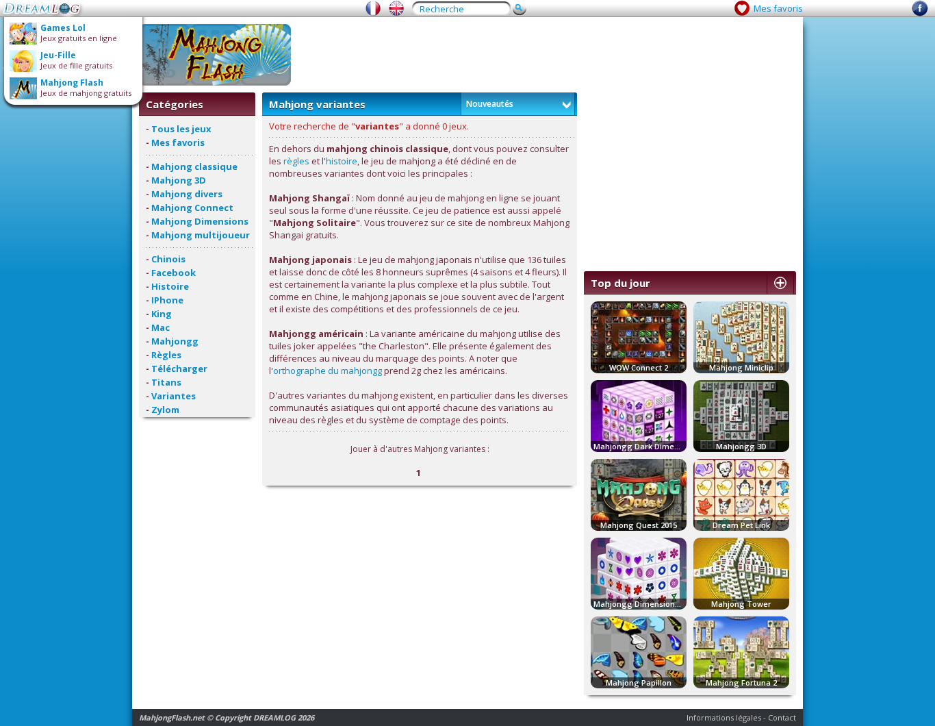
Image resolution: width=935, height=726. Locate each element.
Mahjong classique (194, 166)
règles (296, 161)
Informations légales (724, 717)
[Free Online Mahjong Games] (396, 8)
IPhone (167, 300)
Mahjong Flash (71, 82)
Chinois (168, 259)
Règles (166, 355)
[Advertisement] (547, 55)
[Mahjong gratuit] (373, 8)
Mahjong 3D (178, 180)
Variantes (173, 396)
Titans (166, 382)
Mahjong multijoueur (200, 235)
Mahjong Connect (192, 207)
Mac (160, 327)
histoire (341, 161)
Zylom (165, 409)
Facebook (173, 272)
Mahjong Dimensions (199, 221)
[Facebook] (920, 13)
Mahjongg (174, 341)
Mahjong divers (186, 194)
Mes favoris (778, 8)
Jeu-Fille (58, 55)
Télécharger (179, 368)
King (161, 314)
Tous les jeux (181, 129)
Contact (782, 717)
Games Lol (63, 28)
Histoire (170, 286)
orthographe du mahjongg (327, 370)
